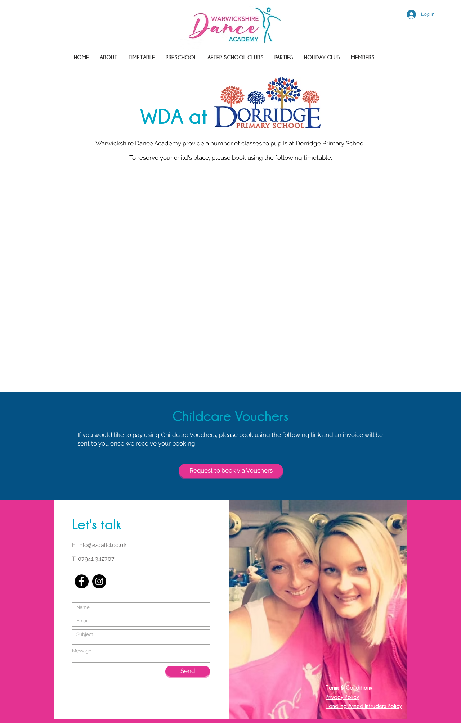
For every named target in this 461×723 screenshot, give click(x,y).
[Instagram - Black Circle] (99, 581)
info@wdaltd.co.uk (102, 545)
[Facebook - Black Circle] (82, 581)
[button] (235, 57)
